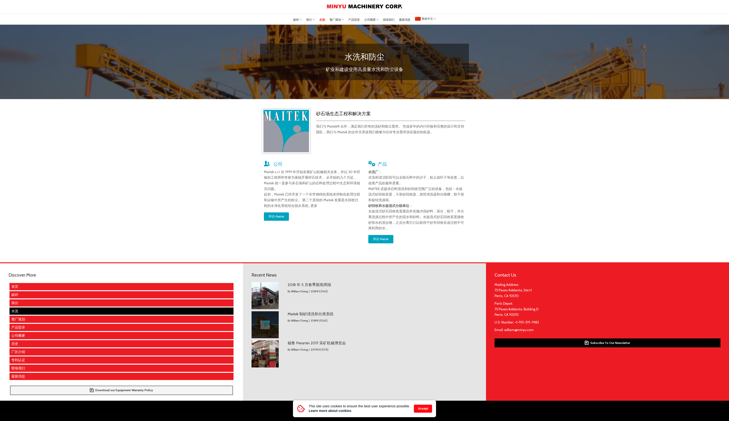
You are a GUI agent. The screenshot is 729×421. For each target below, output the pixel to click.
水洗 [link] (322, 19)
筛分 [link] (309, 19)
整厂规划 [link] (335, 19)
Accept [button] (423, 408)
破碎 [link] (296, 19)
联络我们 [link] (388, 19)
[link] (364, 6)
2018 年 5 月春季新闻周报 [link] (309, 284)
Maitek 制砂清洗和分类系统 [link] (311, 314)
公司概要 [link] (370, 19)
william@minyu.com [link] (519, 330)
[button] (276, 216)
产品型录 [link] (354, 19)
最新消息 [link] (404, 19)
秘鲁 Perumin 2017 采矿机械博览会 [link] (317, 343)
